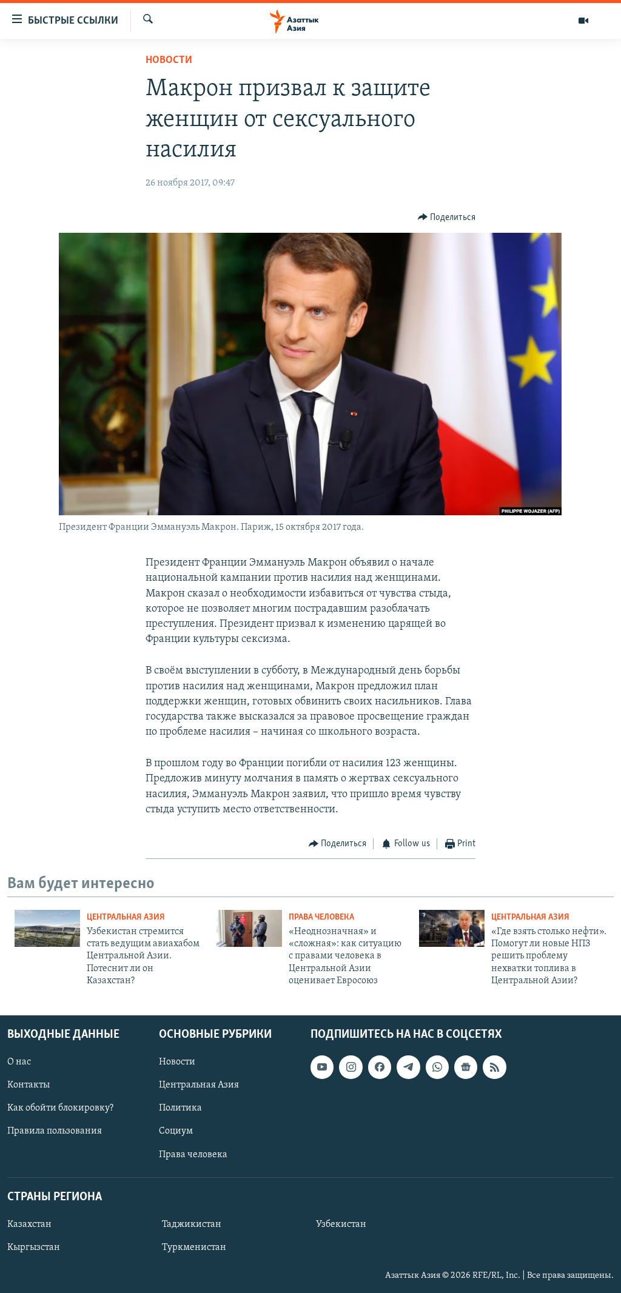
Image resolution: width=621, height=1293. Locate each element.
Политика (180, 1108)
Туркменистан (194, 1247)
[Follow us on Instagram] (350, 1066)
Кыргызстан (33, 1247)
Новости (169, 60)
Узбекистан (341, 1224)
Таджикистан (191, 1224)
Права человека (321, 917)
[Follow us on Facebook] (379, 1066)
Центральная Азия (126, 917)
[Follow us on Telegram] (408, 1066)
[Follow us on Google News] (465, 1066)
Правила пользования (54, 1131)
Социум (176, 1131)
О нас (19, 1062)
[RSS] (494, 1066)
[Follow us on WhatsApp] (437, 1066)
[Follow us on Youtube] (322, 1066)
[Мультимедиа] (583, 20)
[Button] (447, 218)
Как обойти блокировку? (60, 1108)
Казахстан (29, 1224)
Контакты (28, 1085)
